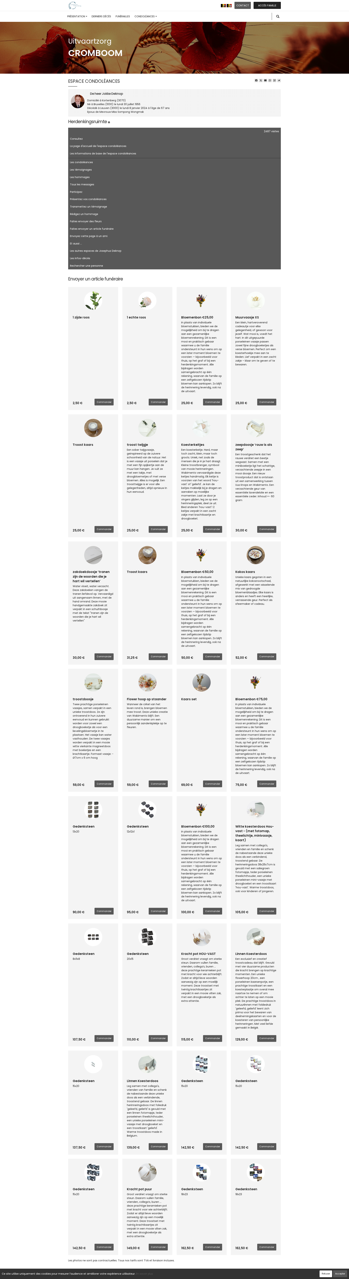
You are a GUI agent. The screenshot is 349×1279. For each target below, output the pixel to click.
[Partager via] (279, 80)
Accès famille (267, 5)
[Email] (265, 80)
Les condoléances (81, 162)
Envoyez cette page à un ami (88, 236)
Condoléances (145, 16)
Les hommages (80, 177)
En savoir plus (144, 1274)
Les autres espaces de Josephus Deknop (95, 251)
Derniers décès (101, 16)
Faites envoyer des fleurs (86, 221)
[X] (261, 80)
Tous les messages (82, 184)
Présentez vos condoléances (88, 199)
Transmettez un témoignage (88, 206)
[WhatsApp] (270, 80)
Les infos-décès (80, 258)
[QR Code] (274, 80)
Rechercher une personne (86, 266)
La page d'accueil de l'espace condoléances (98, 146)
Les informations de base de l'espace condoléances (103, 153)
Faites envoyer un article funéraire (92, 229)
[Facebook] (256, 80)
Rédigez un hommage (84, 214)
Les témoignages (81, 170)
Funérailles (123, 16)
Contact (242, 5)
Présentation (76, 16)
